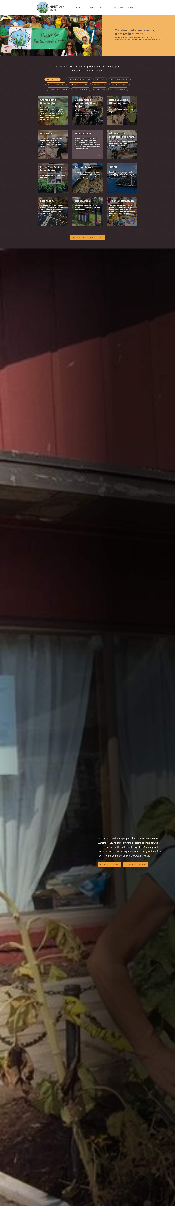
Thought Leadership (58, 89)
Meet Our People (136, 864)
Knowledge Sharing (119, 79)
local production (56, 84)
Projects (79, 7)
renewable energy (78, 84)
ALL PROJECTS (52, 79)
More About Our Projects (87, 237)
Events (92, 7)
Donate (132, 7)
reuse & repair (99, 84)
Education (100, 79)
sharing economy (119, 84)
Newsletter (117, 7)
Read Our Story (109, 864)
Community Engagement (79, 79)
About (103, 7)
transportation (80, 89)
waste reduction (118, 89)
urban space (99, 89)
